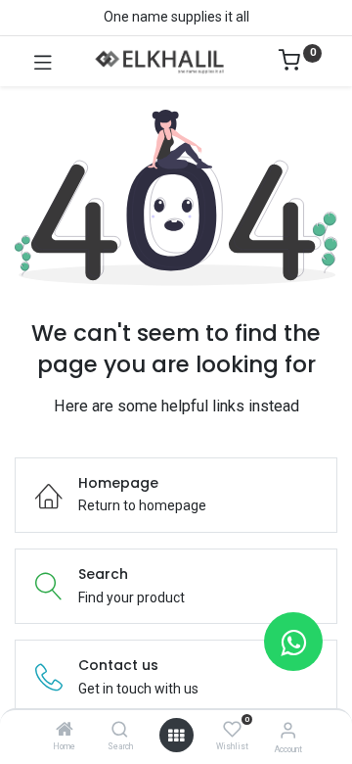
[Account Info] (288, 730)
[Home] (64, 731)
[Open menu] (176, 735)
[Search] (119, 731)
